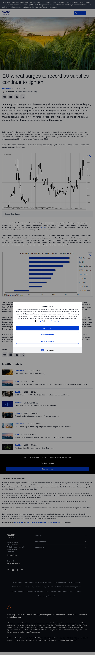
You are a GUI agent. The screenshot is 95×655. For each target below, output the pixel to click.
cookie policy (45, 321)
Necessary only (47, 335)
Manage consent (47, 341)
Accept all (48, 328)
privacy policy (60, 321)
